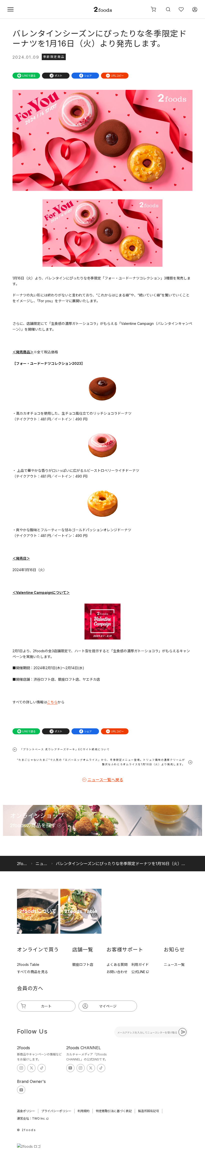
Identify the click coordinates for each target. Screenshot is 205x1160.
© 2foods (26, 1130)
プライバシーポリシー (56, 1111)
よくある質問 (117, 964)
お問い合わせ (117, 972)
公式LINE (138, 972)
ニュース (42, 863)
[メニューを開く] (11, 9)
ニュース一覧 (174, 964)
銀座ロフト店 (82, 964)
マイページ (107, 1006)
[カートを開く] (153, 9)
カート (46, 1006)
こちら (52, 702)
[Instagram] (21, 1068)
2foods (22, 863)
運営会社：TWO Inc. (31, 1118)
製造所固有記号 (148, 1111)
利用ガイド (140, 964)
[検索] (167, 9)
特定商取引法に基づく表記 (114, 1111)
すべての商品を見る (32, 972)
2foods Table (28, 964)
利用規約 (84, 1111)
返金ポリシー (26, 1111)
